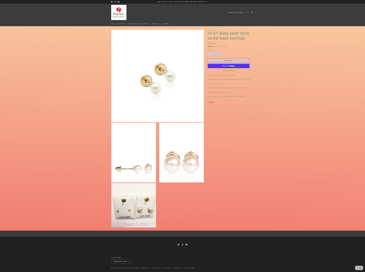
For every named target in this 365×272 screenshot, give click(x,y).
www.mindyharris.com (122, 268)
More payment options (228, 70)
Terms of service (166, 268)
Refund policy (146, 268)
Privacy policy (155, 268)
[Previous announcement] (155, 2)
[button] (146, 24)
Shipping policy (176, 268)
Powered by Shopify (134, 268)
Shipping (210, 46)
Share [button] (211, 102)
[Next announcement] (210, 2)
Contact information (188, 268)
